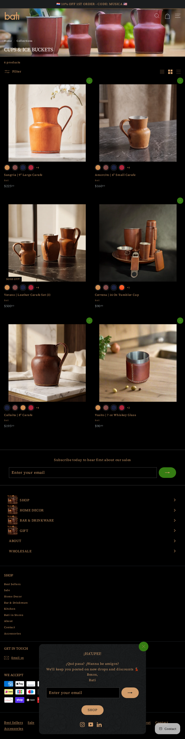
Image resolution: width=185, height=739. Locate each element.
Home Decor (13, 596)
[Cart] (167, 15)
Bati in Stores (13, 615)
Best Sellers (12, 584)
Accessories (12, 633)
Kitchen (9, 609)
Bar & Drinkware (16, 603)
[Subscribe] (130, 692)
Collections (25, 40)
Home (8, 40)
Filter (16, 71)
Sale (7, 590)
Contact (9, 627)
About (8, 621)
